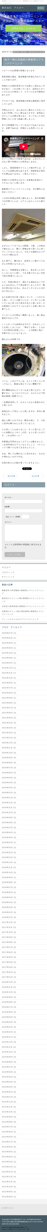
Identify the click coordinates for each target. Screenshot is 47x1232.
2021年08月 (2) (9, 703)
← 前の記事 (9, 476)
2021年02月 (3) (9, 733)
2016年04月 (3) (9, 1022)
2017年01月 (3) (9, 977)
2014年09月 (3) (9, 1117)
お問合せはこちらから (23, 28)
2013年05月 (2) (9, 1152)
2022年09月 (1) (9, 683)
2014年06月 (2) (9, 1132)
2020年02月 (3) (9, 793)
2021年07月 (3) (9, 708)
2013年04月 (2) (9, 1157)
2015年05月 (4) (9, 1077)
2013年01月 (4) (9, 1172)
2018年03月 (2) (9, 907)
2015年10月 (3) (9, 1052)
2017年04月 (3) (9, 962)
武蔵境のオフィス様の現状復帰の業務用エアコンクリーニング (23, 612)
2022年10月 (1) (9, 678)
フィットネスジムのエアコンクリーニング (20, 619)
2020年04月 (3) (9, 783)
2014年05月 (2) (9, 1137)
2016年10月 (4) (9, 992)
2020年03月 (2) (9, 788)
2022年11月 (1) (9, 673)
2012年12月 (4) (9, 1177)
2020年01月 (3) (9, 798)
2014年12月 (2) (9, 1102)
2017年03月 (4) (9, 967)
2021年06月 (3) (9, 713)
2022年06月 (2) (9, 693)
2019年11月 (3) (9, 807)
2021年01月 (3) (9, 738)
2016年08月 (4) (9, 1002)
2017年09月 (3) (9, 937)
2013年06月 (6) (9, 1147)
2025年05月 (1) (9, 638)
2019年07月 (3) (9, 828)
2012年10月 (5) (9, 1187)
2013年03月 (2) (9, 1162)
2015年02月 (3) (9, 1092)
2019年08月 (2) (9, 823)
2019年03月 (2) (9, 847)
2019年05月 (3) (9, 837)
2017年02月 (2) (9, 972)
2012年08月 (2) (9, 1197)
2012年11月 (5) (9, 1182)
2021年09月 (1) (9, 698)
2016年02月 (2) (9, 1032)
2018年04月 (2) (9, 902)
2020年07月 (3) (9, 768)
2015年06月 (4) (9, 1072)
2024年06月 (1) (9, 643)
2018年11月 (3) (9, 867)
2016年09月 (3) (9, 997)
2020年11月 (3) (9, 748)
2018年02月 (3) (9, 912)
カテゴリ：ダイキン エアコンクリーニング (28, 52)
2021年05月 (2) (9, 718)
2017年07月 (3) (9, 947)
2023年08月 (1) (9, 658)
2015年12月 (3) (9, 1042)
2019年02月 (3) (9, 852)
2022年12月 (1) (9, 668)
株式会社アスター (21, 1219)
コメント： (9, 522)
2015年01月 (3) (9, 1097)
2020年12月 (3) (9, 743)
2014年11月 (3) (9, 1107)
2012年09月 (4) (9, 1192)
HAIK (27, 1229)
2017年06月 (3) (9, 952)
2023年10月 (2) (9, 653)
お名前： (8, 507)
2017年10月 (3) (9, 932)
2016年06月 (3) (9, 1012)
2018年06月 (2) (9, 892)
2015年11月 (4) (9, 1047)
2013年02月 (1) (9, 1167)
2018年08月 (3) (9, 882)
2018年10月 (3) (9, 872)
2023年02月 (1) (9, 663)
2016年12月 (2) (9, 982)
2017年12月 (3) (9, 922)
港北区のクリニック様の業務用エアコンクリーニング (23, 599)
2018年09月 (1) (9, 877)
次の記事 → (37, 476)
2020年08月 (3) (9, 763)
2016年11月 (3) (9, 987)
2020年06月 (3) (9, 773)
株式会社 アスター (13, 8)
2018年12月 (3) (9, 862)
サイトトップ (8, 577)
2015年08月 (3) (9, 1062)
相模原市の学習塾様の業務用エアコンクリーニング (23, 591)
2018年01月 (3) (9, 917)
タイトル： (9, 497)
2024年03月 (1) (9, 648)
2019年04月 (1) (9, 842)
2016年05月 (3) (9, 1017)
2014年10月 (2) (9, 1112)
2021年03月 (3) (9, 728)
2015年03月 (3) (9, 1087)
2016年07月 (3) (9, 1007)
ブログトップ (8, 572)
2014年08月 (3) (9, 1122)
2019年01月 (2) (9, 857)
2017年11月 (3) (9, 927)
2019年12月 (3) (9, 803)
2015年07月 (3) (9, 1067)
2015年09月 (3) (9, 1057)
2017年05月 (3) (9, 957)
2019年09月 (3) (9, 817)
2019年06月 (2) (9, 832)
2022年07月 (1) (9, 688)
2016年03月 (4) (9, 1027)
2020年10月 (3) (9, 753)
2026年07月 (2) (9, 633)
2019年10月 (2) (9, 812)
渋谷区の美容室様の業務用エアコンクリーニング (23, 606)
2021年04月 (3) (9, 723)
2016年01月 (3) (9, 1037)
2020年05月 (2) (9, 778)
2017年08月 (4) (9, 942)
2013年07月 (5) (9, 1142)
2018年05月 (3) (9, 897)
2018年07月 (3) (9, 887)
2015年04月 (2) (9, 1082)
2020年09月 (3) (9, 758)
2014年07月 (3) (9, 1127)
